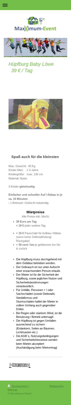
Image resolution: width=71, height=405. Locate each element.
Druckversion (19, 386)
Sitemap (12, 389)
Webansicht (56, 386)
